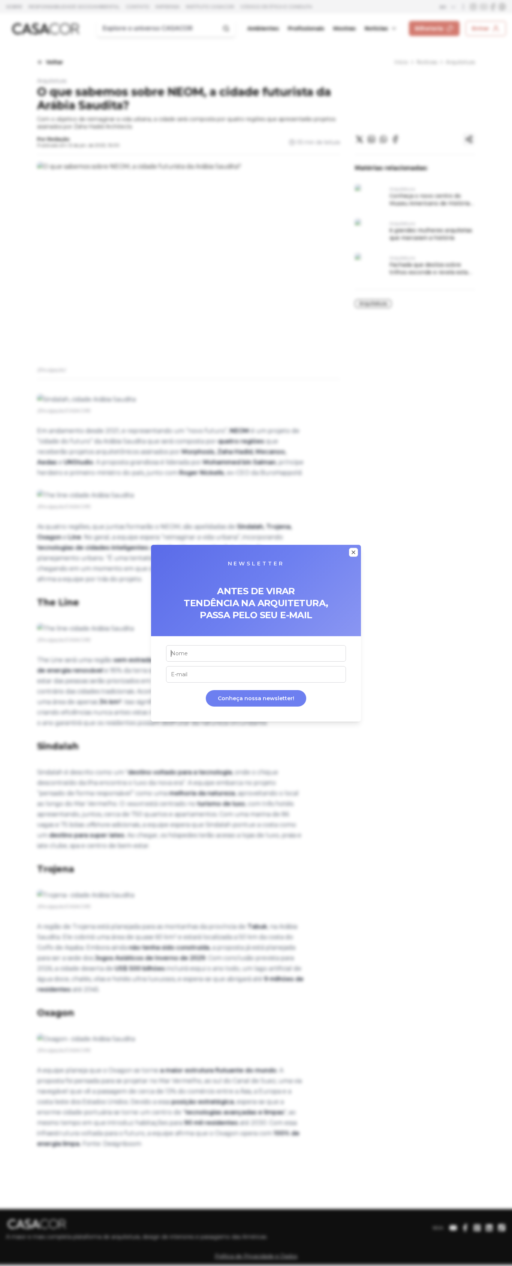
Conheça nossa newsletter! (256, 698)
